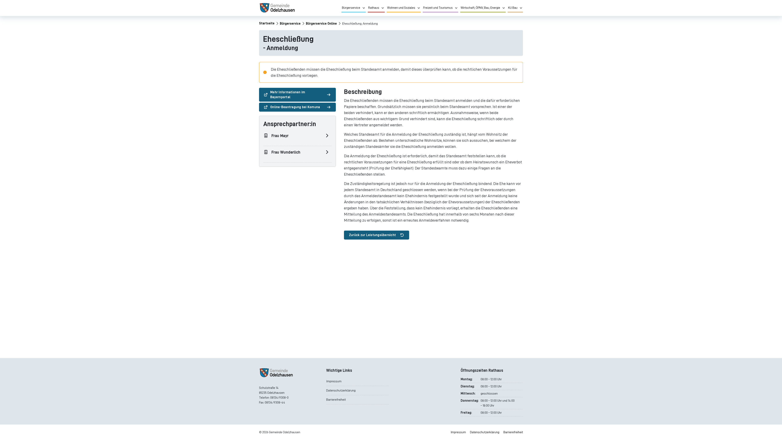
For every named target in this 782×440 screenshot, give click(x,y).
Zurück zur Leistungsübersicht (372, 235)
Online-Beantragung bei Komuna (295, 107)
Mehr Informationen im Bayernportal (287, 95)
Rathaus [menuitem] (373, 7)
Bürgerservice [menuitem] (351, 7)
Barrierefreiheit (336, 399)
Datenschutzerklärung (341, 390)
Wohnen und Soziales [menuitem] (401, 7)
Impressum (334, 381)
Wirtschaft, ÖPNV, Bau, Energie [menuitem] (480, 7)
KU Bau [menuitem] (512, 7)
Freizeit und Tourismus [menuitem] (438, 7)
